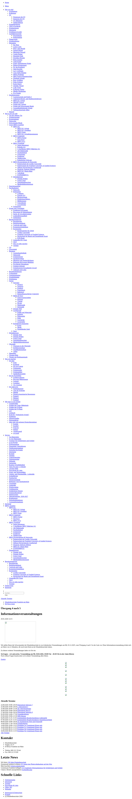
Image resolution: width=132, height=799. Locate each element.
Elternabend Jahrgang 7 (25, 705)
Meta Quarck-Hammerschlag (22, 76)
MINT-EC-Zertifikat (24, 130)
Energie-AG (21, 195)
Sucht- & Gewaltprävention (22, 214)
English (15, 424)
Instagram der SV (19, 19)
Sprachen (16, 283)
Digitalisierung (18, 177)
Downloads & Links (15, 470)
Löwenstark (13, 249)
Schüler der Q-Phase (15, 409)
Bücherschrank (22, 197)
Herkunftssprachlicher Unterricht (28, 294)
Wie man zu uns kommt (12, 402)
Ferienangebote (14, 444)
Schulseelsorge (14, 28)
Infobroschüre (13, 494)
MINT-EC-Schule (23, 128)
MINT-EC (16, 127)
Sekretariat (12, 30)
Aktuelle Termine (6, 598)
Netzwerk (16, 190)
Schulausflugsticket (15, 493)
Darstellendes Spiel (23, 329)
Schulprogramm (14, 117)
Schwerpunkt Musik (15, 123)
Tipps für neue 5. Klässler (17, 467)
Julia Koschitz (17, 69)
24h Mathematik (22, 151)
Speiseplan (12, 463)
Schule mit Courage (19, 104)
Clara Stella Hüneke (19, 73)
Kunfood (16, 364)
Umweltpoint (21, 203)
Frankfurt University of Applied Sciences (30, 234)
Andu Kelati (17, 61)
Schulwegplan (13, 487)
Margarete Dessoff (19, 52)
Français (16, 428)
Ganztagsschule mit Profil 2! (22, 97)
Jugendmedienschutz (24, 182)
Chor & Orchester (19, 390)
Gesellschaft (17, 310)
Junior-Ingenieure (23, 145)
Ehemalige (12, 43)
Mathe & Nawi (18, 296)
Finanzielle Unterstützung (17, 446)
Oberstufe (12, 344)
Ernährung (20, 156)
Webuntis (12, 461)
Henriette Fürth (18, 56)
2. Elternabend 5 (22, 707)
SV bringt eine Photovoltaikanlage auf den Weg (36, 764)
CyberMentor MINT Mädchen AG (28, 149)
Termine (16, 245)
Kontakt (11, 454)
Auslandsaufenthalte (19, 253)
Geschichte (21, 320)
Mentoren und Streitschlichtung (23, 260)
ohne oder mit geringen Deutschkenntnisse (23, 422)
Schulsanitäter (17, 372)
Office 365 (8, 787)
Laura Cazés (17, 47)
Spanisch (20, 286)
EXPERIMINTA (23, 175)
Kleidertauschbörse (24, 199)
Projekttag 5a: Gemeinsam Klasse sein (29, 725)
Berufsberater (17, 221)
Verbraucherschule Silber (21, 110)
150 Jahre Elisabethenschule (17, 762)
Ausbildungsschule (15, 34)
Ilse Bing (16, 45)
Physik (19, 303)
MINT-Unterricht (18, 136)
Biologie (20, 299)
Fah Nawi (16, 519)
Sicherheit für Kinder (16, 450)
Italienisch (20, 292)
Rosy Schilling (18, 80)
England (16, 400)
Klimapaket (17, 192)
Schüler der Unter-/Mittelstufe (18, 405)
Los (6, 595)
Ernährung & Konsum (20, 210)
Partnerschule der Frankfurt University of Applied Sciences (36, 166)
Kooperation (17, 229)
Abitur (15, 351)
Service (7, 435)
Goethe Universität (23, 232)
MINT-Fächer (21, 138)
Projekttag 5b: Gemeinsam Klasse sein (29, 731)
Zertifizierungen (14, 95)
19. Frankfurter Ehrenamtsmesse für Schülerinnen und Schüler (42, 768)
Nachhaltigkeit (22, 153)
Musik (19, 327)
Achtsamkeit (13, 273)
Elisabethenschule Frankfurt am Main (17, 602)
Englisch (20, 288)
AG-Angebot (17, 385)
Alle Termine (5, 733)
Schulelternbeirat (14, 24)
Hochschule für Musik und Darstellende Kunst (32, 236)
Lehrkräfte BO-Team (20, 240)
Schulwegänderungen (18, 766)
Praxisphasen (17, 35)
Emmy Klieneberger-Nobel (22, 63)
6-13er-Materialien (15, 439)
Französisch (21, 290)
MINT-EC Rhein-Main (24, 171)
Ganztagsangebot (14, 275)
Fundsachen (13, 478)
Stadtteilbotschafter (19, 374)
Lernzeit (16, 381)
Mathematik (21, 305)
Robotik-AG (21, 147)
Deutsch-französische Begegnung (24, 394)
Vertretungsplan (14, 459)
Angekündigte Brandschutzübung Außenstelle (32, 718)
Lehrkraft (12, 413)
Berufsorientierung (15, 219)
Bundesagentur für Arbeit (25, 231)
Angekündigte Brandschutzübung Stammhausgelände (34, 720)
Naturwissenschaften (24, 297)
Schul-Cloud (21, 180)
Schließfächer (13, 476)
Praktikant (12, 416)
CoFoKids (20, 173)
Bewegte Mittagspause (20, 379)
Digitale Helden (22, 179)
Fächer (11, 281)
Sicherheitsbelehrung (16, 500)
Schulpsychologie (19, 266)
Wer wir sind (9, 9)
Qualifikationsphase (19, 350)
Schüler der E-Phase (15, 407)
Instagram (8, 587)
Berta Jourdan (17, 60)
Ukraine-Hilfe (13, 355)
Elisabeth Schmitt (19, 78)
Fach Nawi (21, 140)
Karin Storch (17, 84)
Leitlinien (20, 193)
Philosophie (21, 316)
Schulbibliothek (14, 277)
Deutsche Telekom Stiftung (26, 169)
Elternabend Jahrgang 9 (25, 712)
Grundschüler (13, 403)
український (17, 431)
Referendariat (17, 37)
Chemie (19, 301)
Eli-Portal (8, 504)
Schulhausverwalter (15, 32)
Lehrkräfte (12, 485)
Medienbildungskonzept (25, 184)
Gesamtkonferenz (23, 714)
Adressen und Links (19, 270)
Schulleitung (13, 11)
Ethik (19, 318)
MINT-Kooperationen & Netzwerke (25, 162)
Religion (20, 314)
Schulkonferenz (14, 41)
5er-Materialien (14, 437)
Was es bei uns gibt (11, 113)
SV (10, 15)
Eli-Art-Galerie (18, 366)
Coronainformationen (16, 502)
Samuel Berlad (18, 50)
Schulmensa (13, 279)
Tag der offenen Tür (15, 115)
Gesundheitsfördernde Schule (22, 108)
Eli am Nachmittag (15, 376)
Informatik (20, 307)
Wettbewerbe (21, 158)
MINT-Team (21, 132)
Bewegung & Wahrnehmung (22, 212)
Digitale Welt (17, 309)
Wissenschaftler (14, 418)
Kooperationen (14, 119)
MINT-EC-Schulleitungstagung (27, 134)
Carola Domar (17, 54)
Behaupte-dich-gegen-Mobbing (23, 262)
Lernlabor (16, 383)
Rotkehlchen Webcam (24, 160)
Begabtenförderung (15, 271)
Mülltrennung (21, 201)
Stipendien (12, 353)
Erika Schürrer (18, 82)
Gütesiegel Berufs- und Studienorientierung (27, 99)
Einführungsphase (19, 348)
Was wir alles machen (20, 244)
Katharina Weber (18, 89)
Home (7, 2)
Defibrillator (17, 218)
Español (15, 426)
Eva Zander (17, 93)
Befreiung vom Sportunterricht (19, 481)
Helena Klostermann (20, 65)
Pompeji (16, 396)
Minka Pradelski (18, 74)
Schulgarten (21, 154)
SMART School (18, 102)
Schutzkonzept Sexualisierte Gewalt (25, 268)
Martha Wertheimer (19, 91)
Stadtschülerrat (18, 22)
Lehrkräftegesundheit (20, 216)
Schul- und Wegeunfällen (17, 472)
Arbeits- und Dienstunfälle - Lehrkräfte (21, 474)
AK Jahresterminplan (24, 708)
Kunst (19, 325)
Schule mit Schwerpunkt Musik (23, 106)
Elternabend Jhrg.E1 (24, 710)
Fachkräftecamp (27, 770)
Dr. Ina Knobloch (19, 67)
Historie (11, 112)
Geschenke (12, 483)
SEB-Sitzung (21, 716)
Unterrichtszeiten (14, 457)
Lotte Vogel (17, 87)
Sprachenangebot (14, 186)
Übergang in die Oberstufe (22, 346)
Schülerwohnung (18, 377)
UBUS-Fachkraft (14, 26)
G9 (10, 247)
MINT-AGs (21, 141)
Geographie (21, 322)
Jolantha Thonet (18, 86)
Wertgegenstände (14, 480)
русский (16, 433)
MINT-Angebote (18, 143)
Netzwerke (12, 121)
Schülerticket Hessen (16, 491)
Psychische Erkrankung (21, 264)
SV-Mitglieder (17, 21)
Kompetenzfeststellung (20, 227)
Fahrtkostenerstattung (16, 448)
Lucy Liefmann (18, 71)
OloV (15, 242)
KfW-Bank (21, 238)
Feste (15, 363)
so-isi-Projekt (21, 205)
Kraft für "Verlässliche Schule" (19, 415)
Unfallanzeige (13, 489)
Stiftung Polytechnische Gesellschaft (29, 167)
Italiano (15, 429)
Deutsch (20, 284)
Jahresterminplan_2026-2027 (18, 496)
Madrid (15, 392)
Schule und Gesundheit (16, 208)
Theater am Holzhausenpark (18, 357)
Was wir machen (10, 359)
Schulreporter (17, 370)
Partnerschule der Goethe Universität (29, 164)
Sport (15, 331)
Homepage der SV (19, 17)
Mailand (16, 398)
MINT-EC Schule (19, 100)
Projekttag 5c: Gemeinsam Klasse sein (29, 727)
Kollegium (12, 13)
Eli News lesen (10, 604)
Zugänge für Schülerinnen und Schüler (21, 441)
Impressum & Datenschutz (13, 793)
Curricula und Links (19, 225)
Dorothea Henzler (19, 58)
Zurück (3, 659)
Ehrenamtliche (13, 420)
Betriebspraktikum (19, 223)
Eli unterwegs (13, 387)
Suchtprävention (18, 258)
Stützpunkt (16, 255)
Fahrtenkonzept (18, 389)
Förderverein (13, 39)
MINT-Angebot (10, 506)
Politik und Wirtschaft (24, 312)
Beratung (12, 251)
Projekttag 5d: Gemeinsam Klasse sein (29, 729)
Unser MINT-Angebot (16, 125)
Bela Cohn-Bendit (19, 48)
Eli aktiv (12, 361)
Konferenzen (13, 498)
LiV (10, 411)
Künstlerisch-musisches (20, 323)
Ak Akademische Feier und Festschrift (29, 721)
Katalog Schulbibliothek (17, 465)
